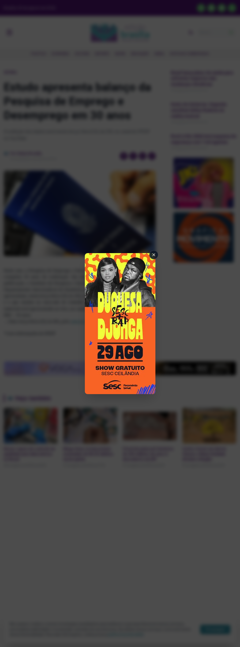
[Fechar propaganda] (153, 254)
